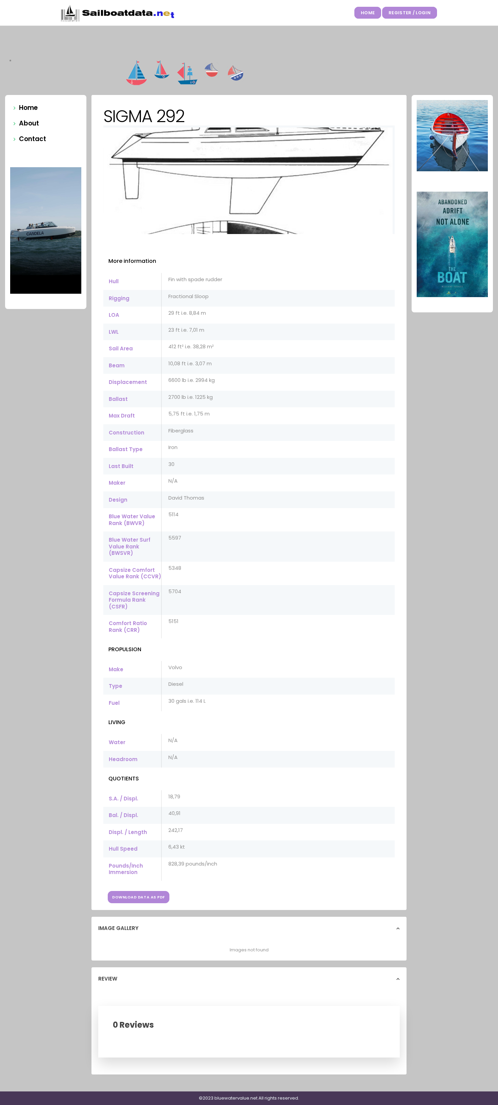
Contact (32, 138)
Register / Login (410, 12)
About (29, 123)
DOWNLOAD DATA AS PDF (138, 897)
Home (368, 12)
